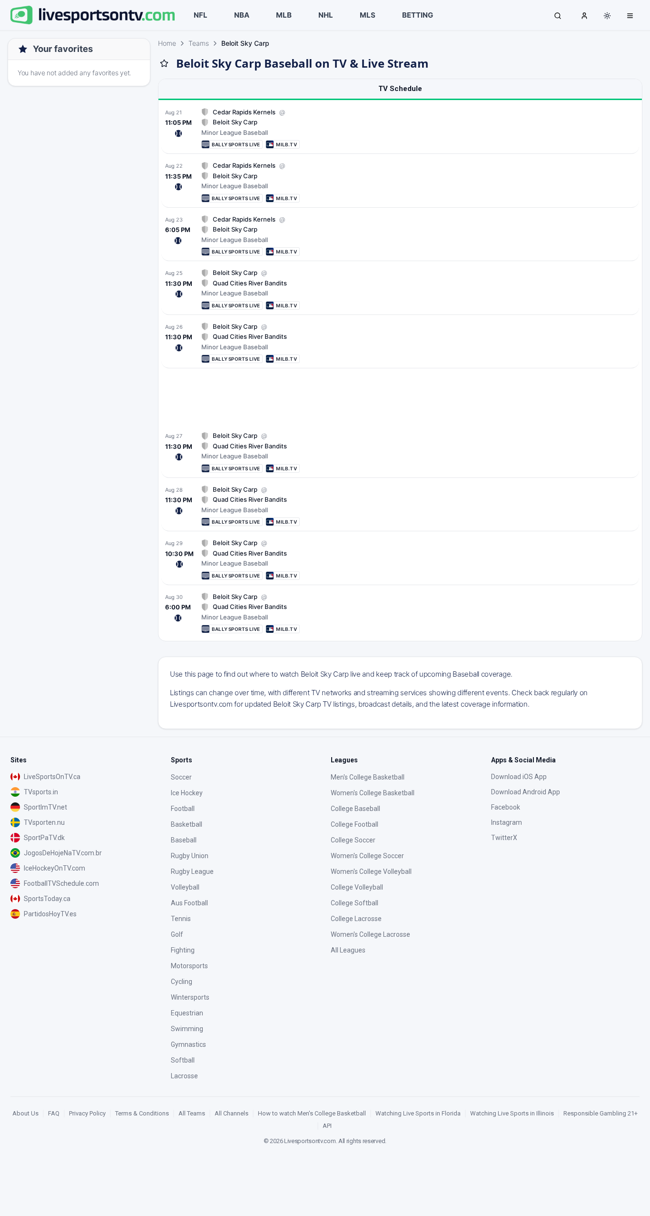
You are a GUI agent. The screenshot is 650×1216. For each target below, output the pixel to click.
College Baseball (355, 808)
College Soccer (353, 840)
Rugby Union (189, 856)
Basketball (186, 824)
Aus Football (189, 903)
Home (167, 43)
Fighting (183, 950)
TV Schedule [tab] (400, 88)
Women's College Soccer (367, 856)
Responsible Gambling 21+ (600, 1113)
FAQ (53, 1113)
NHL (325, 15)
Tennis (181, 918)
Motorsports (189, 966)
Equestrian (187, 1013)
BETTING (417, 15)
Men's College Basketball (367, 777)
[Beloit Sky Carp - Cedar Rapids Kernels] (400, 128)
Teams (198, 43)
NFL (200, 15)
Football (183, 808)
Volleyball (185, 887)
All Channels (231, 1113)
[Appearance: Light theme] (607, 16)
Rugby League (192, 871)
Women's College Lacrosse (370, 934)
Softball (183, 1060)
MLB (284, 15)
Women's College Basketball (372, 793)
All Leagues (348, 950)
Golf (177, 934)
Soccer (181, 777)
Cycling (181, 981)
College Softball (354, 903)
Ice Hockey (187, 793)
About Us (25, 1113)
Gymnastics (188, 1044)
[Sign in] (584, 15)
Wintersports (190, 997)
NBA (241, 15)
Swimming (187, 1029)
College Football (354, 824)
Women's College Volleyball (371, 871)
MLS (367, 15)
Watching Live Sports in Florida (418, 1113)
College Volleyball (357, 887)
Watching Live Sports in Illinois (512, 1113)
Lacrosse (184, 1076)
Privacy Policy (87, 1113)
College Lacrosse (356, 918)
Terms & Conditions (142, 1113)
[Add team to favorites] (164, 63)
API (327, 1125)
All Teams (191, 1113)
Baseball (184, 840)
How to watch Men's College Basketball (312, 1113)
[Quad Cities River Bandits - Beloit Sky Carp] (400, 288)
